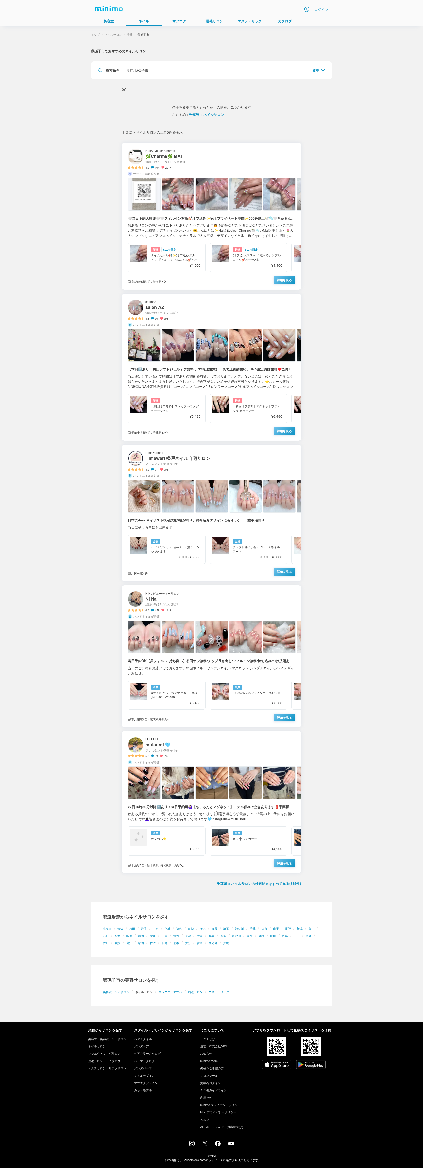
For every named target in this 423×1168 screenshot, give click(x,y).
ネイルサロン (113, 34)
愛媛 (117, 943)
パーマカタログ (144, 1061)
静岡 (141, 936)
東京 (264, 928)
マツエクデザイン (146, 1083)
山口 (297, 936)
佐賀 (153, 943)
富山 (311, 928)
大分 (188, 943)
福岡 (141, 943)
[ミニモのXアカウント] (204, 1144)
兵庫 (211, 936)
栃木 (203, 928)
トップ (95, 34)
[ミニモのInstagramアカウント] (192, 1144)
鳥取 (250, 936)
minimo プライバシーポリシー (220, 1105)
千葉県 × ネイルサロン (206, 114)
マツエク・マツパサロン (104, 1053)
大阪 (200, 936)
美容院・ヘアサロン (116, 992)
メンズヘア (141, 1046)
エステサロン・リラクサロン (107, 1068)
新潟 (300, 928)
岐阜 (129, 936)
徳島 (308, 936)
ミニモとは (207, 1039)
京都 (188, 936)
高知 (129, 943)
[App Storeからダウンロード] (276, 1065)
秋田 (132, 928)
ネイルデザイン (144, 1075)
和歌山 (236, 936)
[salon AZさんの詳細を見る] (211, 367)
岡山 (273, 936)
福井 (117, 936)
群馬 (214, 928)
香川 (106, 943)
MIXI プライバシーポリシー (218, 1112)
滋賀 (176, 936)
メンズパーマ (143, 1068)
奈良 (223, 936)
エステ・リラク (219, 992)
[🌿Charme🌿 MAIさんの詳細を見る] (211, 216)
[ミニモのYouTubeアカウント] (231, 1144)
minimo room (209, 1061)
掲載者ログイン (210, 1083)
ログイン (321, 9)
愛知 (153, 936)
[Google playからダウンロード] (311, 1065)
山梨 (276, 928)
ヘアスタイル (143, 1039)
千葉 (253, 928)
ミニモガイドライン (213, 1090)
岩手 (144, 928)
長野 (288, 928)
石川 (106, 936)
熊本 (176, 943)
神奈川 (239, 928)
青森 (120, 928)
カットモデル (143, 1090)
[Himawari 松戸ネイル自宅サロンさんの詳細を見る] (211, 513)
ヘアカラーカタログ (147, 1053)
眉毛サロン (195, 992)
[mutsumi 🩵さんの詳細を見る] (211, 802)
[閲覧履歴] (306, 9)
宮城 (167, 928)
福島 (179, 928)
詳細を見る (284, 280)
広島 (285, 936)
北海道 (107, 928)
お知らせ (206, 1053)
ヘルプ (204, 1119)
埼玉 (226, 928)
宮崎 (200, 943)
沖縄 (226, 943)
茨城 (191, 928)
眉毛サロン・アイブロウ (104, 1061)
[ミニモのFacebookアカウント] (218, 1144)
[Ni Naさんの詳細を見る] (211, 656)
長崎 (164, 943)
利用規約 (206, 1097)
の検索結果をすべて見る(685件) (259, 883)
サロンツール (209, 1075)
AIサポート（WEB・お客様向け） (222, 1127)
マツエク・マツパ (170, 992)
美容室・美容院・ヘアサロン (107, 1039)
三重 (164, 936)
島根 (261, 936)
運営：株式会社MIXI (213, 1046)
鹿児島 (213, 943)
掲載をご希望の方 (212, 1068)
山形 (156, 928)
